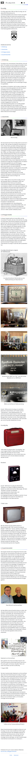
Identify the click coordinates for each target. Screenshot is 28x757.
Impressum (16, 755)
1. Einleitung (4, 47)
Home (11, 755)
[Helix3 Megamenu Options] (24, 3)
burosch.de (3, 751)
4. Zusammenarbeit (6, 54)
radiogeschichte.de (11, 751)
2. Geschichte (4, 49)
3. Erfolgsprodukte (5, 52)
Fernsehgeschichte (10, 3)
